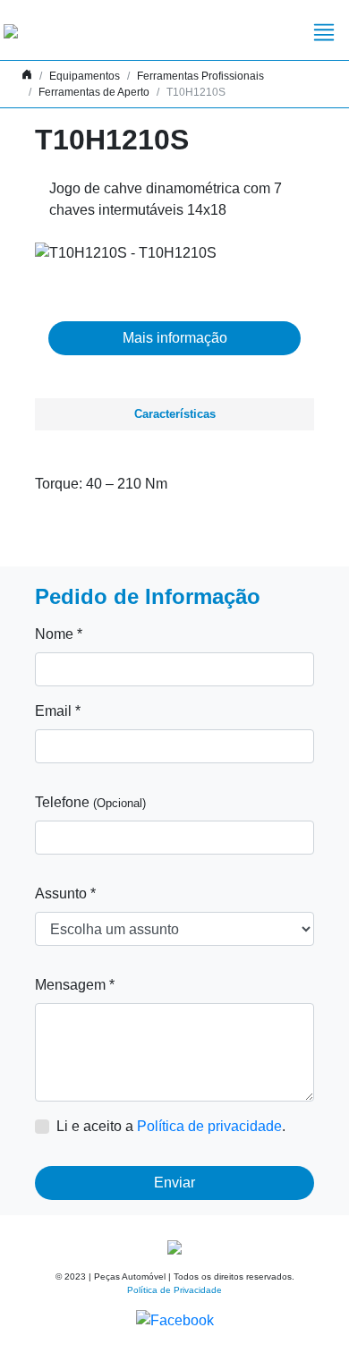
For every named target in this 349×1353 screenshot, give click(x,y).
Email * (58, 711)
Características (175, 414)
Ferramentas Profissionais (200, 76)
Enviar (174, 1182)
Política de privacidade (209, 1126)
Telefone (90, 802)
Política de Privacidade (174, 1290)
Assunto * (65, 893)
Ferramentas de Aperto (93, 92)
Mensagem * (75, 984)
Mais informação (175, 337)
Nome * (58, 634)
